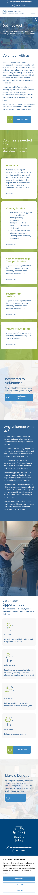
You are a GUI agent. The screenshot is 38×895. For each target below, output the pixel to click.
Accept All (19, 879)
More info (9, 194)
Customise (19, 884)
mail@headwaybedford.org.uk (19, 391)
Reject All (19, 890)
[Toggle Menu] (33, 12)
